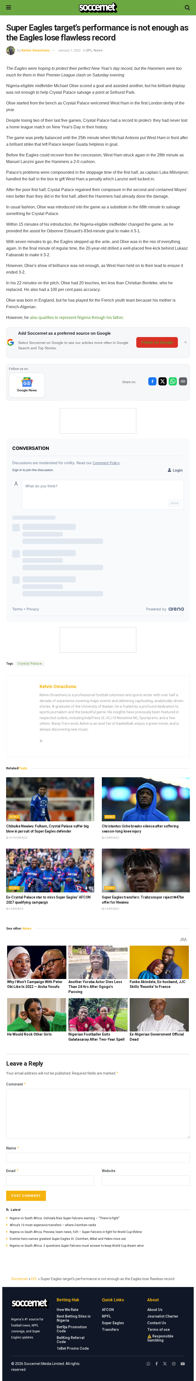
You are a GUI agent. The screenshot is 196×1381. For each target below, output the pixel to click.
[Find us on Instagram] (174, 1364)
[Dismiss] (185, 342)
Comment (16, 1084)
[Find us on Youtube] (183, 1364)
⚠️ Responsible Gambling (160, 1338)
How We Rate (67, 1310)
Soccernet (19, 1279)
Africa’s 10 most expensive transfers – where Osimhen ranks (53, 1225)
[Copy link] (183, 381)
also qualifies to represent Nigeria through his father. (76, 317)
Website (108, 1171)
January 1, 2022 (69, 50)
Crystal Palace (30, 663)
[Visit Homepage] (98, 8)
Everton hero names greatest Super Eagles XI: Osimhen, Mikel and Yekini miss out (68, 1239)
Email (12, 1170)
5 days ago (15, 908)
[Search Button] (187, 7)
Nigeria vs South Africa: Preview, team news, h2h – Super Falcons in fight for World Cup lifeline (76, 1232)
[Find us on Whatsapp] (148, 1364)
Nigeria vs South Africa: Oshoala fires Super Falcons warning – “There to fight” (64, 1218)
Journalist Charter (162, 1316)
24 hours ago (18, 837)
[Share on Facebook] (152, 381)
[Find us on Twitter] (165, 1364)
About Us (155, 1310)
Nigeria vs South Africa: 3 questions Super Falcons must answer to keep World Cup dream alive (77, 1246)
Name (12, 1148)
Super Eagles (113, 1323)
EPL (89, 50)
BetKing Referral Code (70, 1340)
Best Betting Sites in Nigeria (74, 1318)
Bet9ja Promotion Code (72, 1329)
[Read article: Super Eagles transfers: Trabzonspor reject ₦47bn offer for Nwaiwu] (146, 871)
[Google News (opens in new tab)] (27, 385)
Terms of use (158, 1330)
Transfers (110, 1330)
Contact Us (156, 1323)
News (98, 50)
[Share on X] (162, 381)
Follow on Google (157, 342)
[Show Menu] (8, 7)
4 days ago (111, 837)
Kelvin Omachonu (35, 50)
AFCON (108, 1310)
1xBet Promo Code (73, 1348)
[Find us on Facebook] (156, 1364)
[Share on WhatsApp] (173, 381)
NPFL (106, 1316)
